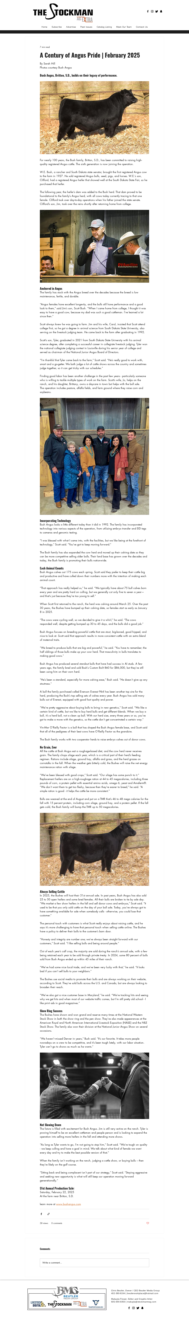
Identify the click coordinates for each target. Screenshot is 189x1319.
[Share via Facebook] (41, 1214)
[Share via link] (48, 1214)
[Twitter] (156, 11)
